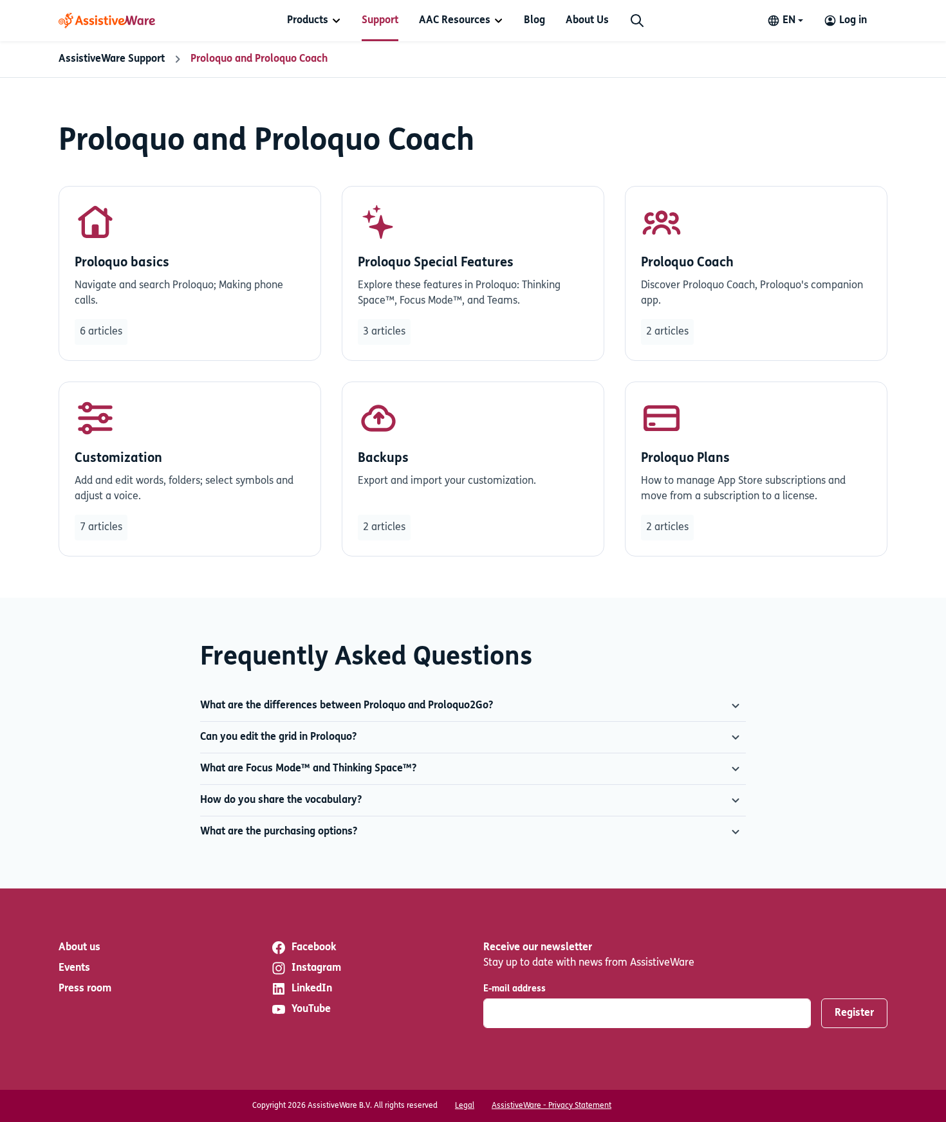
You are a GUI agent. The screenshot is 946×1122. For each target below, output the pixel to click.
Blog (534, 20)
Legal (464, 1106)
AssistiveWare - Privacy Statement (551, 1106)
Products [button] (307, 20)
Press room (85, 989)
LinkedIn (312, 989)
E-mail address (514, 989)
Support (380, 20)
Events (74, 968)
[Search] (637, 20)
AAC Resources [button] (454, 20)
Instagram (316, 968)
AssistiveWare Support (112, 59)
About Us (587, 20)
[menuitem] (314, 20)
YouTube (311, 1009)
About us (79, 948)
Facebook (314, 948)
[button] (473, 705)
